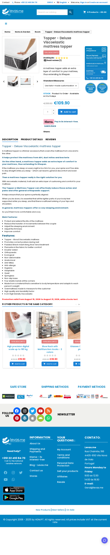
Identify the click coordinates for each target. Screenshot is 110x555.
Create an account (98, 2)
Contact (5, 2)
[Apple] (32, 418)
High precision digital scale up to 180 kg (18, 348)
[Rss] (48, 411)
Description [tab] (10, 139)
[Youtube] (40, 411)
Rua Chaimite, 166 (94, 451)
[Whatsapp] (48, 418)
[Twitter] (32, 411)
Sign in (83, 2)
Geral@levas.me (94, 487)
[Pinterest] (16, 418)
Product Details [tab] (32, 139)
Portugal (89, 463)
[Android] (40, 418)
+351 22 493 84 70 (29, 2)
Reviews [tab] (51, 139)
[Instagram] (24, 411)
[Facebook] (16, 411)
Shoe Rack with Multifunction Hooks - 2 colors (50, 349)
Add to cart (68, 111)
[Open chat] (104, 540)
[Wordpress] (24, 418)
